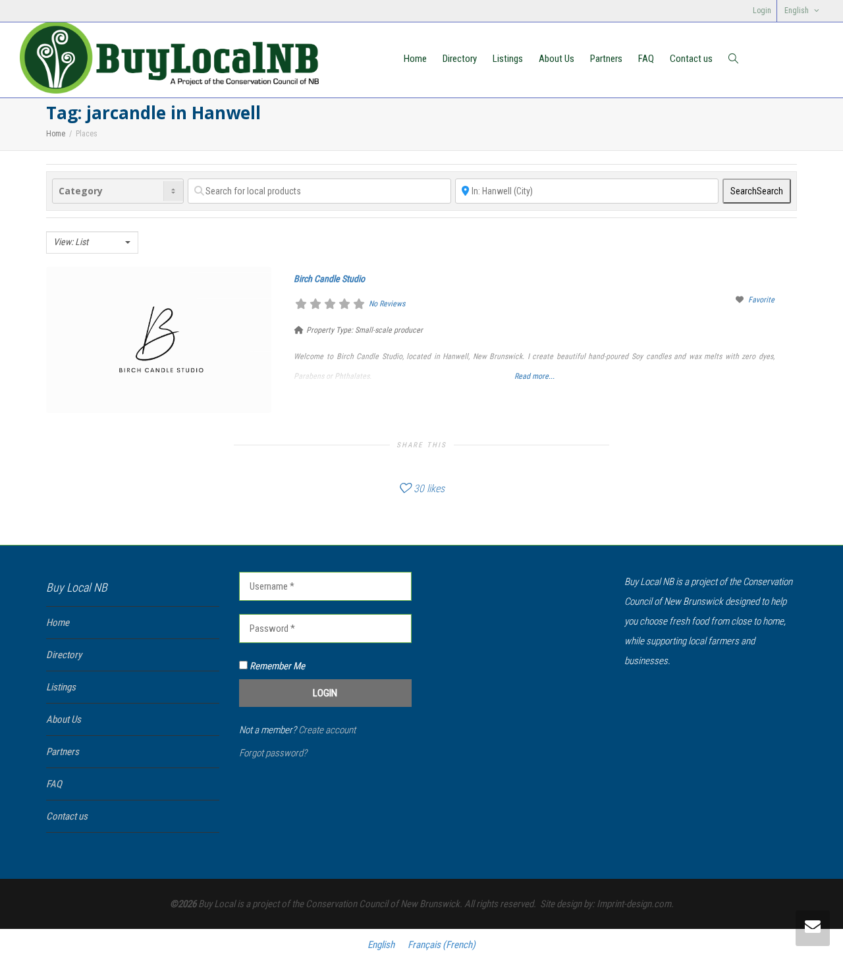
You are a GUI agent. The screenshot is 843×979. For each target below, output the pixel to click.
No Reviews (387, 303)
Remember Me (276, 666)
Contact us (691, 59)
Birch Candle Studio (329, 278)
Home (415, 59)
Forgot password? (273, 753)
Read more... (534, 376)
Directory (460, 59)
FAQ (646, 59)
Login (762, 10)
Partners (606, 59)
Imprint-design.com (634, 904)
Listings (508, 59)
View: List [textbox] (70, 242)
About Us (556, 59)
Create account (327, 730)
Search (756, 191)
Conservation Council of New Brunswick (383, 904)
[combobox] (92, 242)
